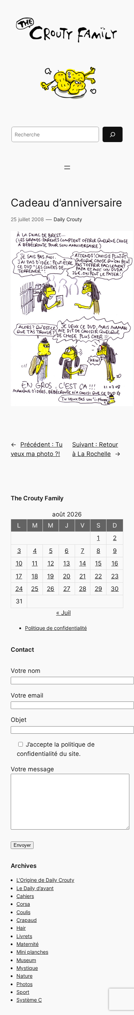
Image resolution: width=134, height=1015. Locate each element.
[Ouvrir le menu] (67, 167)
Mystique (27, 968)
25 (34, 588)
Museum (26, 960)
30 (115, 588)
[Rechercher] (113, 134)
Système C (29, 1000)
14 (82, 563)
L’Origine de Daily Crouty (45, 880)
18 (34, 576)
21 (82, 576)
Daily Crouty (68, 219)
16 (114, 563)
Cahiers (25, 896)
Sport (22, 992)
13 (66, 563)
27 (66, 588)
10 (19, 563)
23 (115, 576)
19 (50, 576)
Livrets (24, 936)
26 (50, 588)
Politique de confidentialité (56, 628)
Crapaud (26, 920)
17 (19, 576)
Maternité (27, 944)
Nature (24, 976)
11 (35, 563)
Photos (24, 984)
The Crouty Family (37, 498)
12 (51, 563)
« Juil (63, 612)
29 (98, 588)
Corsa (23, 904)
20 (66, 576)
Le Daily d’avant (35, 888)
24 (19, 588)
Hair (21, 928)
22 (98, 576)
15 (98, 563)
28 (82, 588)
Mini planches (32, 952)
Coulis (23, 912)
